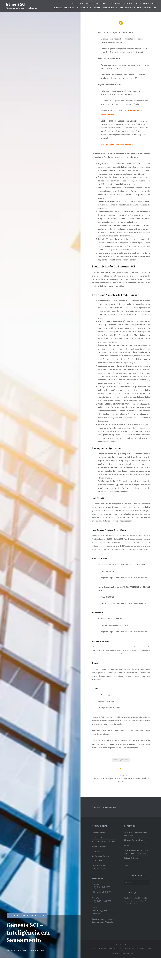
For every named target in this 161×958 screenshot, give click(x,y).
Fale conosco (110, 8)
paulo (19, 950)
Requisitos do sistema (122, 3)
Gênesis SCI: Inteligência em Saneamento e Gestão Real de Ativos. (135, 843)
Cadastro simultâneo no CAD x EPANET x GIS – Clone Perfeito (136, 851)
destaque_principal (120, 760)
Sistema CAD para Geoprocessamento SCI (26, 915)
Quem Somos (97, 851)
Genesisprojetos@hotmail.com (104, 922)
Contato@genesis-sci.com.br (103, 919)
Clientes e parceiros (64, 8)
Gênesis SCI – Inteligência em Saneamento (135, 833)
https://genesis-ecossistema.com (118, 144)
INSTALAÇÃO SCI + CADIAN (89, 8)
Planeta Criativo (127, 953)
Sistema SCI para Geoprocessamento (90, 3)
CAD (126, 865)
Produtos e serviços (146, 3)
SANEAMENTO (150, 8)
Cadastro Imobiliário (131, 8)
